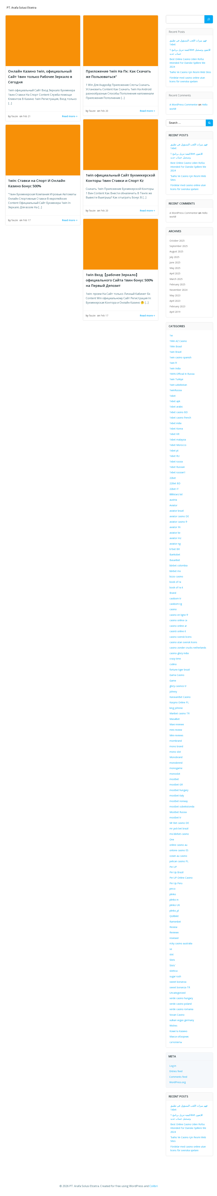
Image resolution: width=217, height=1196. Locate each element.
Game (173, 680)
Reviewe (174, 932)
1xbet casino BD (179, 412)
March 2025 (176, 279)
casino (173, 609)
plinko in (174, 899)
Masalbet (175, 719)
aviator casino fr (178, 521)
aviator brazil (177, 510)
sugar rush (175, 976)
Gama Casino (177, 675)
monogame (176, 768)
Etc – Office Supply (170, 7)
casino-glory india (179, 653)
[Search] (208, 19)
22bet (173, 478)
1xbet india (175, 423)
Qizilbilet (174, 916)
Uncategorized (177, 992)
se (171, 949)
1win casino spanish (180, 357)
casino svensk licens (181, 636)
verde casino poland (181, 1003)
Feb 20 (104, 110)
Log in (172, 1065)
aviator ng (175, 543)
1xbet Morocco (178, 445)
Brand (173, 592)
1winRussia (176, 390)
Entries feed (175, 1071)
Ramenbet (175, 921)
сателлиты (176, 1042)
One (172, 839)
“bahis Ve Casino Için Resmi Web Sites (190, 72)
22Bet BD (175, 483)
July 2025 (174, 257)
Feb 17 (27, 220)
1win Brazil (175, 351)
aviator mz (175, 538)
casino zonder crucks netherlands (188, 647)
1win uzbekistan (178, 384)
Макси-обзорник (179, 1036)
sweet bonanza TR (180, 987)
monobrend (176, 762)
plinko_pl (174, 910)
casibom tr (175, 598)
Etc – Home (144, 7)
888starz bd (176, 494)
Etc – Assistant (199, 7)
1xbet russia (176, 461)
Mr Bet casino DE (179, 822)
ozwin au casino (178, 855)
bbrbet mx (175, 571)
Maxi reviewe (177, 724)
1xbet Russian (177, 467)
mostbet (174, 779)
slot (172, 954)
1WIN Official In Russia (182, 373)
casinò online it (178, 631)
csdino (173, 664)
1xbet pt (174, 450)
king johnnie (176, 708)
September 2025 (179, 246)
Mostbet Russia (178, 812)
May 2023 (175, 295)
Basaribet (175, 560)
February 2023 (177, 306)
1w (171, 335)
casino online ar (178, 625)
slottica (173, 970)
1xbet (173, 395)
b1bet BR (175, 549)
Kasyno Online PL (179, 702)
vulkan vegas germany (182, 1020)
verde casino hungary (181, 998)
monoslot (175, 773)
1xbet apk (175, 401)
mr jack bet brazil (179, 828)
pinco (172, 888)
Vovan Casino (177, 1014)
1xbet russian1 (177, 472)
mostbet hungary (179, 790)
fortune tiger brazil (180, 669)
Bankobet (175, 554)
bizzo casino (176, 576)
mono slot (175, 751)
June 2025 (175, 262)
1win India (175, 368)
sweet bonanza (178, 981)
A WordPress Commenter (184, 104)
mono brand (176, 746)
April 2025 (175, 273)
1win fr (173, 362)
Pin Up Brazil (176, 872)
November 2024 (178, 289)
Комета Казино (178, 1031)
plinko (173, 894)
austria (173, 499)
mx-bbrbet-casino (179, 833)
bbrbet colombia (179, 565)
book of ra (175, 581)
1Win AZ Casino (178, 341)
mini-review (176, 729)
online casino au (178, 844)
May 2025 (175, 268)
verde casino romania (181, 1009)
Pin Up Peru (176, 883)
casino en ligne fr (179, 614)
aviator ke (175, 532)
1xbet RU (175, 456)
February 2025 (177, 284)
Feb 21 (27, 116)
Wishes (173, 1025)
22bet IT (174, 489)
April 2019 (175, 311)
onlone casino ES (179, 850)
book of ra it (176, 587)
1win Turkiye (176, 379)
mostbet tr (175, 817)
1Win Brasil (176, 346)
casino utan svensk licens (183, 642)
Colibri (153, 1186)
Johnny (173, 691)
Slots (172, 959)
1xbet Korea (176, 428)
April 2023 (175, 300)
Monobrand (176, 757)
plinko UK (175, 905)
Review (173, 927)
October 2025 (177, 240)
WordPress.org (177, 1082)
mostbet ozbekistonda (182, 806)
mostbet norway (179, 801)
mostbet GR (176, 784)
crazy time (175, 658)
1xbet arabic (176, 406)
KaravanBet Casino (180, 697)
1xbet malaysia (178, 439)
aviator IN (175, 527)
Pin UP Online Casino (181, 877)
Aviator (173, 505)
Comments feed (178, 1076)
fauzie (14, 116)
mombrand (176, 740)
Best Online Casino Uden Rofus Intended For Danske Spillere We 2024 (187, 62)
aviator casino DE (179, 516)
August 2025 (176, 251)
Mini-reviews (176, 735)
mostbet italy (177, 795)
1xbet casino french (180, 417)
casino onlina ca (178, 620)
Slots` (173, 965)
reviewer (174, 938)
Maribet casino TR (180, 713)
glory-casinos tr (178, 686)
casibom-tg (176, 603)
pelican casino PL (179, 861)
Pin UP (173, 866)
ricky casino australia (181, 943)
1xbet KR (174, 434)
